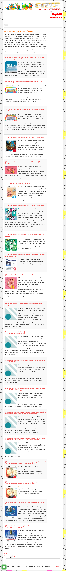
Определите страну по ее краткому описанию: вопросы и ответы (23, 304)
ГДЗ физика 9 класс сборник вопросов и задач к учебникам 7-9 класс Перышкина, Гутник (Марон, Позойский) (25, 462)
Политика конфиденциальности (13, 556)
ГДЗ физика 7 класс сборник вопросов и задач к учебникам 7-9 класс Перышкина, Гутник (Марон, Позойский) (25, 483)
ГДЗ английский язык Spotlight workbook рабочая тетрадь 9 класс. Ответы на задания (24, 526)
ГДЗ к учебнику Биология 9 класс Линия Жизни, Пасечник (24, 275)
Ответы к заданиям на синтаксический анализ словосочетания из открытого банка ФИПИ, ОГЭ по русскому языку (25, 439)
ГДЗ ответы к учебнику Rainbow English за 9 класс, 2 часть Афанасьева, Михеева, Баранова (24, 82)
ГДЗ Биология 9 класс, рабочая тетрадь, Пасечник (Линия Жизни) (24, 162)
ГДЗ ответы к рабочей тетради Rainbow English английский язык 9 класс (24, 110)
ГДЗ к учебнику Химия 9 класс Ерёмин (17, 183)
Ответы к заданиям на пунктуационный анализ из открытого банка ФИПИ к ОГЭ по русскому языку (25, 389)
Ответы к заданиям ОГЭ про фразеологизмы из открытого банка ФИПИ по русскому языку (24, 332)
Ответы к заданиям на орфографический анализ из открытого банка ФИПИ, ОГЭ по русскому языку (25, 361)
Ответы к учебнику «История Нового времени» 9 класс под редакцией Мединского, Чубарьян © (24, 58)
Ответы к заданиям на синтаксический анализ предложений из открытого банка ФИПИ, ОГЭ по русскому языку (25, 413)
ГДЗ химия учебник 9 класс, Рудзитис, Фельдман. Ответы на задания (25, 235)
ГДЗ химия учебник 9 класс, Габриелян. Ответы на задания (24, 137)
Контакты (7, 553)
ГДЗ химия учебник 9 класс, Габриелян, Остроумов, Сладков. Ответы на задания (25, 255)
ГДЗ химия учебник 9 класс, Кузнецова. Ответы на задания (24, 205)
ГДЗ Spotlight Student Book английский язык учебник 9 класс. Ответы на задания (25, 503)
